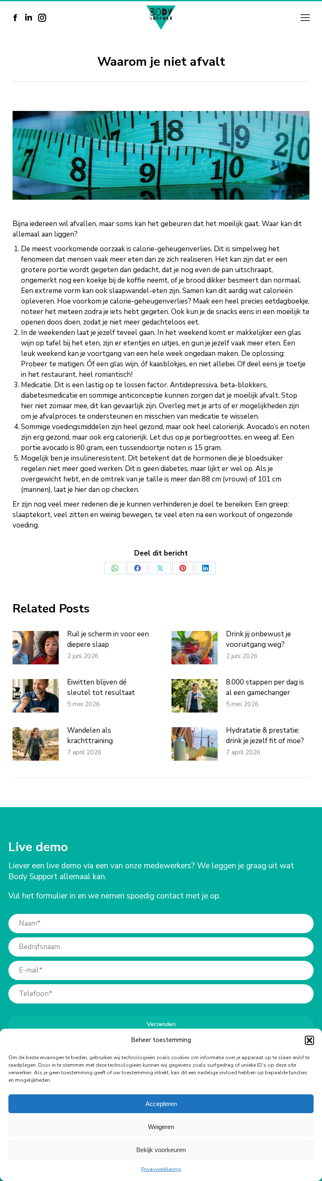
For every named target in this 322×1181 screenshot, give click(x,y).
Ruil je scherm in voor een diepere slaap (108, 639)
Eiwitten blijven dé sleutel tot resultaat (101, 687)
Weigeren (161, 1126)
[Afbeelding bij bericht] (36, 647)
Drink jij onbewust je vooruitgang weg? (258, 639)
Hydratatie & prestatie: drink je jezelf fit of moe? (265, 736)
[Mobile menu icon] (305, 17)
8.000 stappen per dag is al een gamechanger (265, 687)
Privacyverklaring (161, 1169)
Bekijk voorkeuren (161, 1149)
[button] (309, 1040)
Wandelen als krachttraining (90, 736)
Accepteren (161, 1103)
